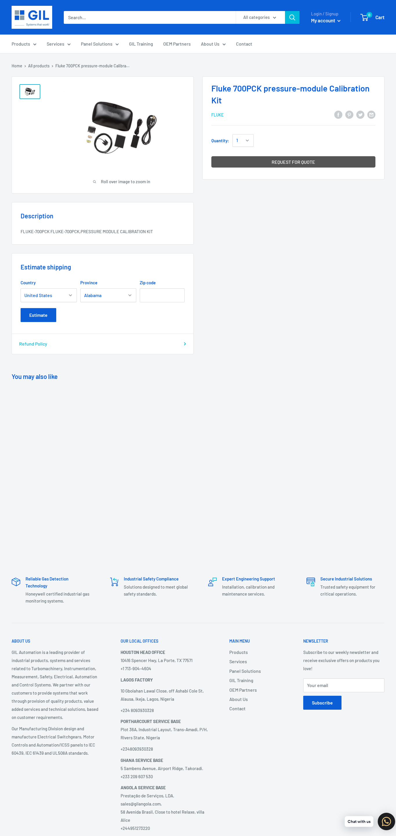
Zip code (148, 282)
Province (88, 282)
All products (39, 65)
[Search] (292, 17)
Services (55, 43)
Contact (244, 43)
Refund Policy (33, 343)
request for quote (293, 162)
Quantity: (220, 140)
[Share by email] (371, 114)
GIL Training (141, 43)
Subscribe (322, 702)
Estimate (38, 315)
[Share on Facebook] (338, 114)
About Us (210, 43)
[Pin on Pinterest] (349, 114)
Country (28, 282)
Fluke (217, 114)
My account (323, 20)
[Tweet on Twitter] (360, 114)
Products (21, 43)
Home (17, 65)
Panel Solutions (96, 43)
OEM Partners (177, 43)
